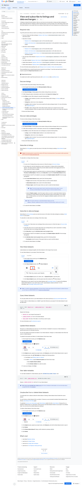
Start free (77, 5)
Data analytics (33, 13)
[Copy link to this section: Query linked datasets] (36, 295)
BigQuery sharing (31, 439)
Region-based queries (33, 385)
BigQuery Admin (35, 64)
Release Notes (36, 472)
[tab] (23, 161)
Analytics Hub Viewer (43, 35)
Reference (15, 7)
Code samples (52, 472)
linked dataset (60, 148)
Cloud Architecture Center (55, 474)
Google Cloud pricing (21, 470)
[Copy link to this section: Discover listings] (32, 81)
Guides (9, 7)
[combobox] (52, 1)
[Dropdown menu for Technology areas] (25, 1)
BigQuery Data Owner (37, 62)
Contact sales (20, 474)
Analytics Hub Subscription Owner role (33, 53)
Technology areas (20, 1)
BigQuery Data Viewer (40, 56)
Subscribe (68, 483)
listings (58, 98)
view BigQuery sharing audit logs (35, 445)
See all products (21, 468)
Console (63, 1)
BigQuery (6, 5)
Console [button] (23, 161)
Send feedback (64, 16)
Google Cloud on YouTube (71, 474)
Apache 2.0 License (22, 459)
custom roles (45, 77)
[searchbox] (8, 11)
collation (31, 359)
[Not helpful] (67, 14)
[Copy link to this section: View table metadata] (35, 370)
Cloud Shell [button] (29, 255)
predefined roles (55, 77)
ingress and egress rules (34, 154)
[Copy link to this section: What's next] (29, 436)
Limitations (33, 386)
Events (67, 470)
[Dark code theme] (65, 305)
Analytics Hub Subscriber (30, 43)
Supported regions (31, 105)
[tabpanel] (44, 184)
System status (36, 474)
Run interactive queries (36, 321)
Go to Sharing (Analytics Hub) (30, 89)
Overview (3, 7)
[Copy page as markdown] (41, 19)
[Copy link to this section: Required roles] (31, 30)
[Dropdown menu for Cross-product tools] (38, 1)
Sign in (79, 1)
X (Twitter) (68, 472)
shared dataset (56, 403)
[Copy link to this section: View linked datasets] (35, 247)
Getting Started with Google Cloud (56, 470)
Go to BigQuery (28, 261)
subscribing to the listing (28, 400)
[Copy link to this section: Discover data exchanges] (38, 116)
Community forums (37, 468)
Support (35, 470)
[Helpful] (66, 14)
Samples (21, 7)
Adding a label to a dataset (38, 357)
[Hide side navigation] (14, 484)
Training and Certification (54, 476)
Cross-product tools (32, 1)
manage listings (31, 441)
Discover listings (56, 164)
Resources (27, 7)
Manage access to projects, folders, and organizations (51, 67)
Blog (67, 468)
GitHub (51, 468)
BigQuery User (28, 40)
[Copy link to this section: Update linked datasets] (36, 326)
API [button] (27, 161)
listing (28, 148)
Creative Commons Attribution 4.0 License (50, 458)
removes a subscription (34, 288)
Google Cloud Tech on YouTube (72, 476)
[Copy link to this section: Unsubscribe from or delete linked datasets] (50, 392)
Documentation (26, 13)
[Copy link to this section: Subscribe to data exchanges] (40, 211)
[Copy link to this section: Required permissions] (32, 74)
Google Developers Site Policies (38, 459)
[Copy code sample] (67, 305)
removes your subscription (31, 403)
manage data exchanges (33, 443)
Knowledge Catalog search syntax (36, 284)
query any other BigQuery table (60, 298)
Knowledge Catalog (52, 281)
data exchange (30, 214)
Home (21, 13)
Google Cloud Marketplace (22, 472)
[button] (8, 24)
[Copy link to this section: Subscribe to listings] (34, 145)
